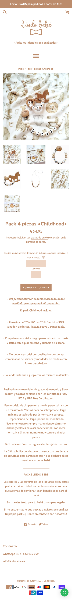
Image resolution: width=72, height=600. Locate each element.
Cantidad (36, 268)
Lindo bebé (49, 580)
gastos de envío (39, 237)
